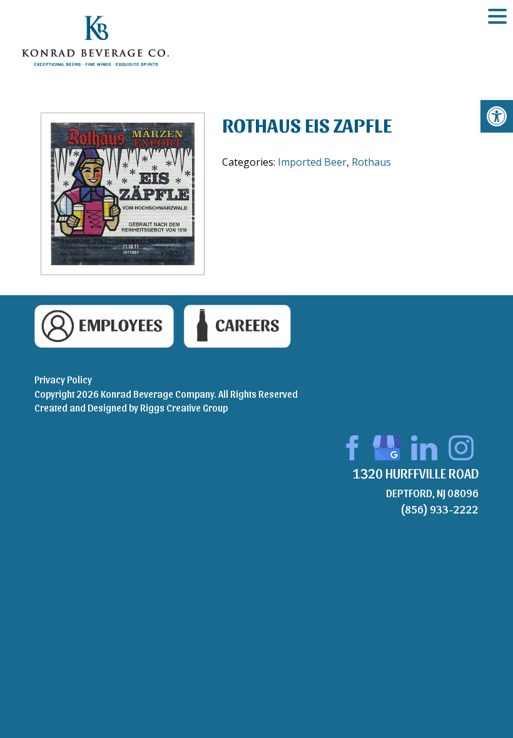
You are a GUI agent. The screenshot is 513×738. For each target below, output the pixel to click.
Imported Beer (312, 162)
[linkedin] (424, 446)
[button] (496, 116)
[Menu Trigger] (497, 15)
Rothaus (371, 162)
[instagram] (461, 446)
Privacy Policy (63, 379)
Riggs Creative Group (184, 407)
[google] (387, 446)
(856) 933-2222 (439, 508)
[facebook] (350, 446)
